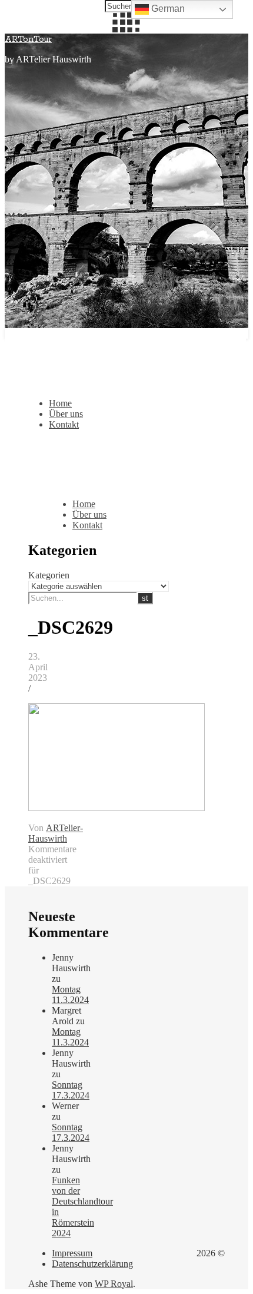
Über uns (66, 414)
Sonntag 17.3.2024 (70, 1090)
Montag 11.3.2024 (70, 994)
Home (60, 403)
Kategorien (48, 575)
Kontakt (64, 424)
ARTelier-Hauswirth (55, 833)
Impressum (72, 1253)
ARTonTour (28, 39)
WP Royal (114, 1284)
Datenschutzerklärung (92, 1264)
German (167, 9)
